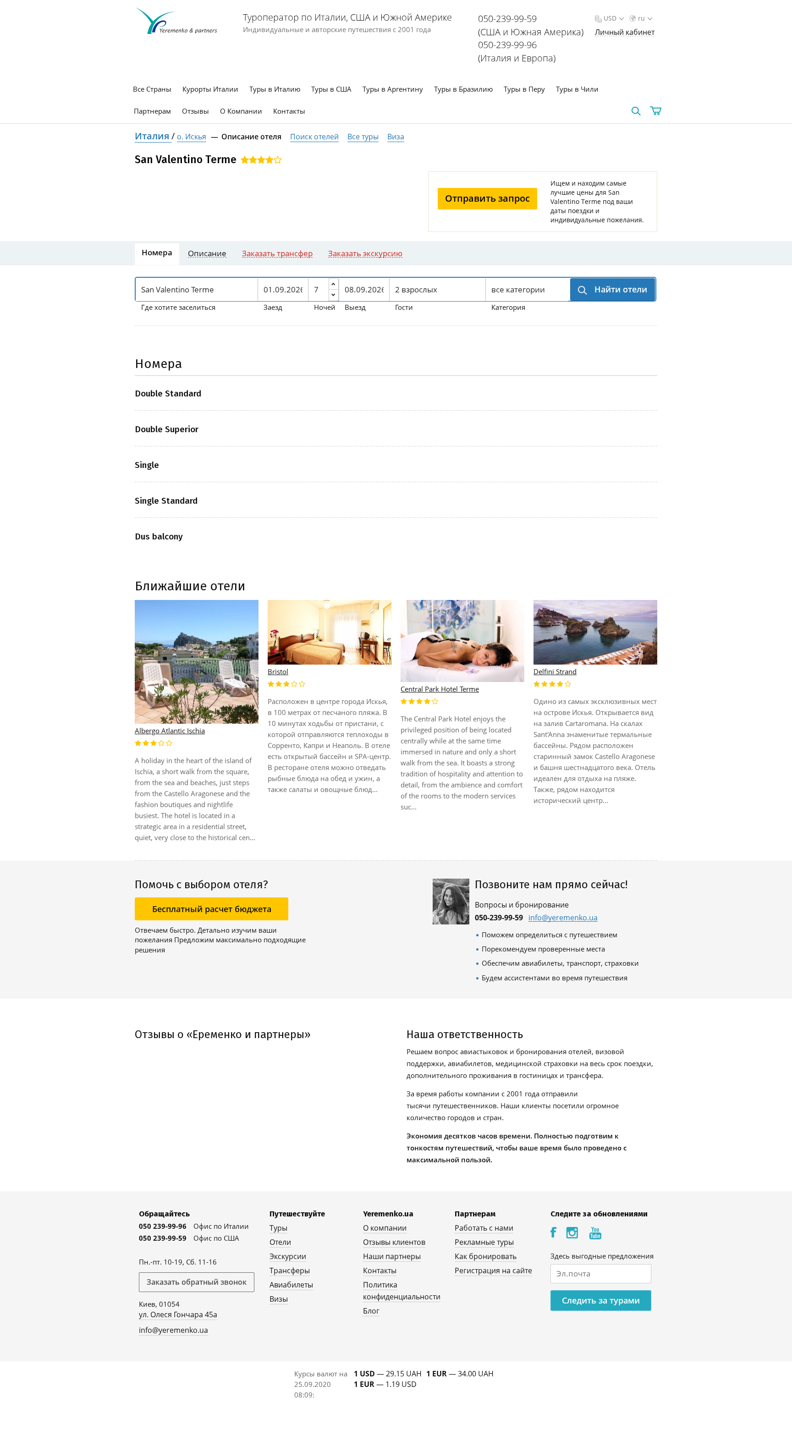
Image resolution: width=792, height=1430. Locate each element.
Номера (157, 252)
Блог (371, 1311)
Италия (153, 136)
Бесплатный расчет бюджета (211, 908)
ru (641, 18)
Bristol (278, 671)
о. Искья (191, 137)
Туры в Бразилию (463, 89)
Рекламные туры (484, 1242)
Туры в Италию (274, 89)
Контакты (289, 111)
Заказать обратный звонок (197, 1282)
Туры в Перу (524, 89)
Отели (280, 1242)
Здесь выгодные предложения (602, 1255)
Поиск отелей (314, 137)
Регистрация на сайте (493, 1270)
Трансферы (290, 1270)
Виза (395, 137)
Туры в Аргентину (393, 89)
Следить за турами (601, 1300)
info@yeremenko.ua (563, 918)
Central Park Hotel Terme (440, 688)
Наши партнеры (392, 1256)
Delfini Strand (555, 671)
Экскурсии (288, 1256)
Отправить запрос (487, 198)
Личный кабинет (624, 32)
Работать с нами (484, 1228)
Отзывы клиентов (394, 1242)
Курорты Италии (210, 89)
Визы (279, 1299)
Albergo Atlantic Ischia (170, 730)
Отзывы (195, 111)
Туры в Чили (577, 89)
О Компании (241, 111)
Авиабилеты (291, 1285)
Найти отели (619, 289)
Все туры (363, 137)
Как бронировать (486, 1256)
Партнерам (152, 111)
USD (610, 18)
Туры (278, 1228)
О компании (385, 1228)
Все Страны (152, 89)
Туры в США (331, 89)
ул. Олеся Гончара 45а (178, 1314)
